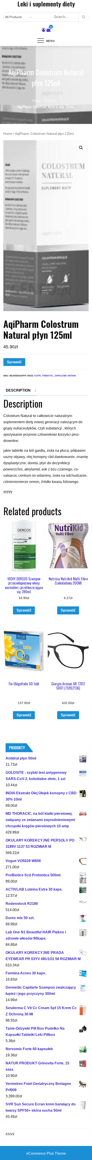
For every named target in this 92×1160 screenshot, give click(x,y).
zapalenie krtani (65, 375)
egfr (37, 375)
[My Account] (44, 30)
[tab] (20, 390)
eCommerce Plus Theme (46, 1153)
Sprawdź (14, 362)
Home (7, 134)
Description (18, 390)
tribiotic (47, 375)
